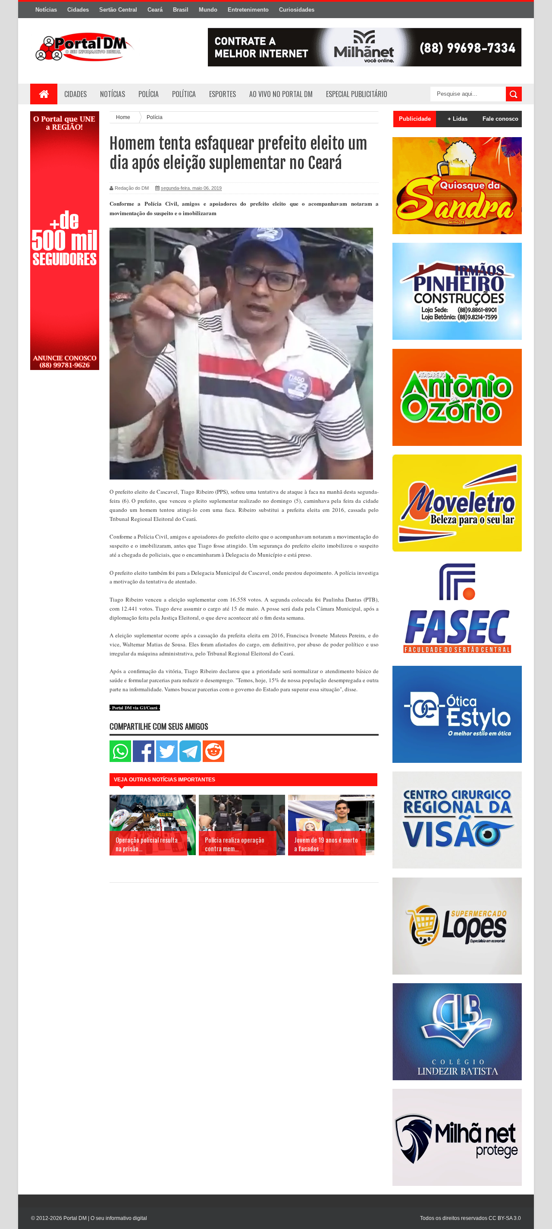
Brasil (180, 9)
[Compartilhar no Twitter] (167, 760)
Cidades (78, 9)
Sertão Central (118, 9)
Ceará (155, 9)
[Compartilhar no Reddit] (213, 760)
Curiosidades (296, 9)
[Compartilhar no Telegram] (190, 760)
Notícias (46, 9)
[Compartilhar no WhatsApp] (120, 760)
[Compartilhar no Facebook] (143, 760)
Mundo (208, 9)
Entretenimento (248, 9)
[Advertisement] (64, 514)
